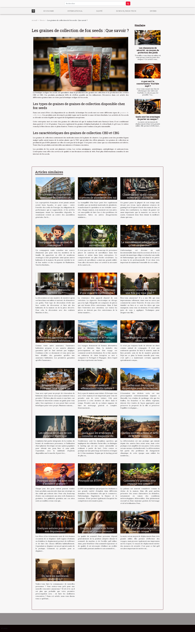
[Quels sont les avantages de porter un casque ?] (148, 106)
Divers (153, 11)
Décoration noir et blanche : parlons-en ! (55, 291)
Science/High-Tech (126, 11)
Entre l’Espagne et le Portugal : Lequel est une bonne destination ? (97, 340)
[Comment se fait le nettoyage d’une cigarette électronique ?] (97, 284)
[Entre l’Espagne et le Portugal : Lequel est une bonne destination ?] (97, 331)
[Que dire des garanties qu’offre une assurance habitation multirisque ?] (55, 331)
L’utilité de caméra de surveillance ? (97, 244)
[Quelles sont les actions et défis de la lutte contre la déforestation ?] (139, 427)
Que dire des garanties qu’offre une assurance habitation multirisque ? (55, 340)
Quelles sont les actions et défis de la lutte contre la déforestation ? (139, 436)
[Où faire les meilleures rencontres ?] (55, 570)
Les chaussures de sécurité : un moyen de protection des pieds (148, 50)
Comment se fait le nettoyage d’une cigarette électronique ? (97, 291)
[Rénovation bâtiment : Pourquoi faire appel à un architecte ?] (55, 379)
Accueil (34, 20)
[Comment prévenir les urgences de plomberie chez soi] (97, 188)
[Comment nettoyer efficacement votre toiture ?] (97, 379)
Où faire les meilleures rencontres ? (55, 577)
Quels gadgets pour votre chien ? (140, 339)
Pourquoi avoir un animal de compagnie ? (55, 244)
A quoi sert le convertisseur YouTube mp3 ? (147, 83)
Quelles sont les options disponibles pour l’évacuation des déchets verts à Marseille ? (140, 388)
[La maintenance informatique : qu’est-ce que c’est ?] (139, 236)
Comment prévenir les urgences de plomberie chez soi (97, 196)
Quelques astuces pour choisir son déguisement (55, 530)
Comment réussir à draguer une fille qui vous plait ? (139, 291)
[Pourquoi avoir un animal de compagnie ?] (55, 236)
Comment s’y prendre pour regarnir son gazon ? (140, 482)
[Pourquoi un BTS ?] (97, 474)
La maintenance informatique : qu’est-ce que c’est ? (140, 244)
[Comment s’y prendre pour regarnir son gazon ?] (139, 474)
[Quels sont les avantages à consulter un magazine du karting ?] (97, 427)
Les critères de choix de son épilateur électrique (55, 434)
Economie (48, 11)
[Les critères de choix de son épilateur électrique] (55, 427)
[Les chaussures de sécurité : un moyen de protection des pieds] (148, 37)
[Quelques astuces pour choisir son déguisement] (55, 522)
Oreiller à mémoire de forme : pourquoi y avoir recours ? (97, 530)
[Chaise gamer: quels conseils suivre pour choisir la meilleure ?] (139, 188)
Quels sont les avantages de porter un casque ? (148, 117)
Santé (99, 11)
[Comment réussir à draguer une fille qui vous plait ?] (139, 284)
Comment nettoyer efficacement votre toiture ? (97, 387)
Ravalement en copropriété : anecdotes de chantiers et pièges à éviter (55, 197)
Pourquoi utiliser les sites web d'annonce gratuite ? (55, 482)
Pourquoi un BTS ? (89, 480)
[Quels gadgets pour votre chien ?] (139, 331)
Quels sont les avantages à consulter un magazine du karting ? (97, 436)
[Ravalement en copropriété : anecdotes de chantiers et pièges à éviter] (55, 188)
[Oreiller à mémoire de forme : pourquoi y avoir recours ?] (97, 522)
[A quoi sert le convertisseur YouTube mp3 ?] (148, 71)
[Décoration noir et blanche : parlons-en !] (55, 284)
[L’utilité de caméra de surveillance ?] (97, 236)
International (75, 11)
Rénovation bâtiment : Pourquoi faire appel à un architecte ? (55, 388)
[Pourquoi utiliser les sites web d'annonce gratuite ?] (55, 474)
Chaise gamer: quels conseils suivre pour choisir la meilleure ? (140, 197)
